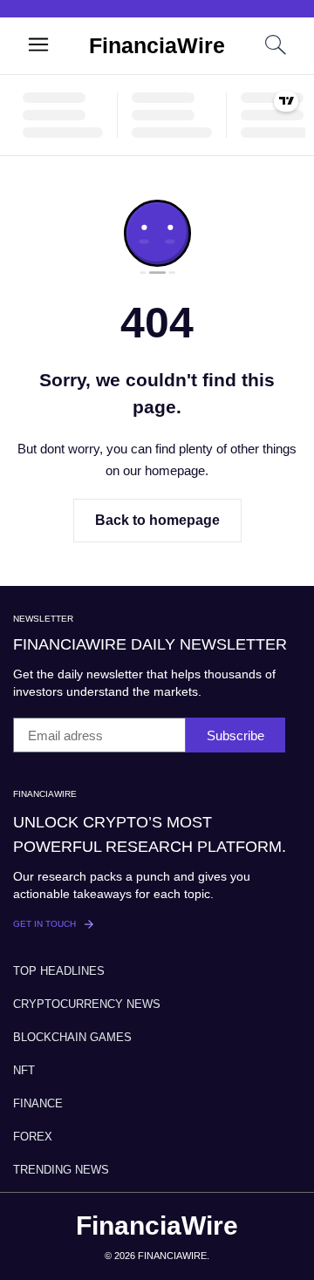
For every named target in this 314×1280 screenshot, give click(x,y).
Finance (38, 1103)
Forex (32, 1136)
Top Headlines (59, 970)
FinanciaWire (157, 45)
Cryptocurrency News (86, 1004)
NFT (24, 1070)
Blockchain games (72, 1037)
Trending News (61, 1169)
